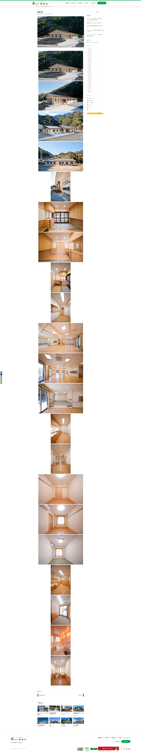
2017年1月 (89, 89)
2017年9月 (89, 80)
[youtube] (129, 749)
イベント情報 (90, 102)
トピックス (90, 104)
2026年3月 (89, 52)
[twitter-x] (124, 749)
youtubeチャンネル (91, 98)
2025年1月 (89, 71)
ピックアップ (90, 107)
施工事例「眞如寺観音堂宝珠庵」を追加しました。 (95, 26)
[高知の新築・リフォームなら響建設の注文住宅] (40, 3)
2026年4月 (89, 50)
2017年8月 (89, 82)
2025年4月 (89, 66)
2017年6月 (89, 84)
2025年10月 (90, 57)
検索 (97, 11)
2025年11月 (89, 55)
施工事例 (113, 737)
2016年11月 (90, 91)
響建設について (101, 737)
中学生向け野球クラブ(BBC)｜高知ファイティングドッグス (108, 751)
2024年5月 (89, 77)
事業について (107, 737)
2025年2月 (89, 68)
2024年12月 (89, 73)
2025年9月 (89, 59)
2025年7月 (89, 61)
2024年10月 (90, 75)
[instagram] (126, 749)
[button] (1, 372)
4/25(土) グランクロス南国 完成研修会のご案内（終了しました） (95, 31)
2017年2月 (89, 87)
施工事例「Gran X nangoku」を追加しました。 (95, 22)
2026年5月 (89, 48)
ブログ (89, 109)
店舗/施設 (40, 13)
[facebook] (121, 749)
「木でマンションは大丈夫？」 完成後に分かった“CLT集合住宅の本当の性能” (95, 19)
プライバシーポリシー (126, 737)
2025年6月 (89, 64)
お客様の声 (90, 100)
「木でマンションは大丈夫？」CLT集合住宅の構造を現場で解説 (95, 35)
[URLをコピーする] (1, 383)
